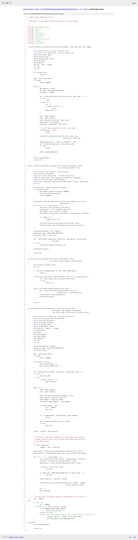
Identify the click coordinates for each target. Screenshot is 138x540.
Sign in (134, 3)
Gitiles (11, 537)
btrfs (86, 9)
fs (81, 9)
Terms (22, 537)
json (134, 537)
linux (37, 9)
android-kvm (28, 9)
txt (130, 537)
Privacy (16, 537)
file (61, 14)
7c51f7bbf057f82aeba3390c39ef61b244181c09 (58, 9)
